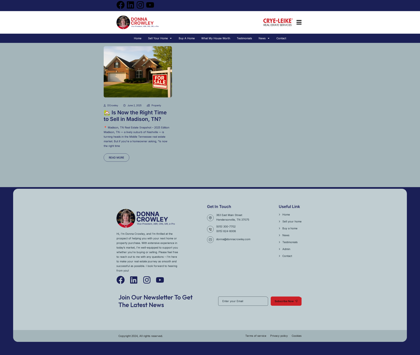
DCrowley (112, 105)
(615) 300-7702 (226, 226)
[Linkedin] (130, 5)
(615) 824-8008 (226, 231)
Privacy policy (279, 335)
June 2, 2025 (134, 105)
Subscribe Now (284, 301)
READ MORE (116, 157)
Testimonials (244, 38)
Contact (281, 38)
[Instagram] (140, 5)
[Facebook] (120, 5)
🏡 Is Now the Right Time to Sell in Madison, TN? (135, 115)
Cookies (297, 335)
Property (156, 105)
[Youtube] (150, 5)
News (262, 38)
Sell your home (158, 38)
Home (137, 38)
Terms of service (255, 335)
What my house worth (215, 38)
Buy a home (187, 38)
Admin (286, 249)
